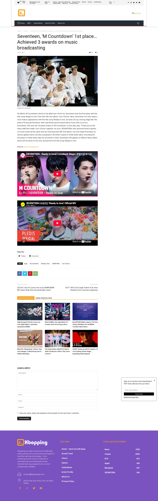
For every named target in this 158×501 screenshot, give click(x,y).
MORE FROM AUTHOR (44, 298)
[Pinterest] (30, 273)
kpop (25, 263)
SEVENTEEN (55, 263)
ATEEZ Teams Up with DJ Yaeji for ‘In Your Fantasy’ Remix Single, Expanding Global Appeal (85, 351)
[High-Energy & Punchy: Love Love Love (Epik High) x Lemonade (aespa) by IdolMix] (29, 311)
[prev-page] (18, 358)
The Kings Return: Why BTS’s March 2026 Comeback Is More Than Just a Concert (57, 351)
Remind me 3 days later (131, 397)
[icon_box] (112, 3)
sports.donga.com (31, 147)
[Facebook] (128, 2)
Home (19, 31)
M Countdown (34, 263)
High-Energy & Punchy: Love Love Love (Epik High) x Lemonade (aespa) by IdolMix (28, 324)
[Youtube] (139, 2)
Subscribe (139, 394)
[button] (138, 23)
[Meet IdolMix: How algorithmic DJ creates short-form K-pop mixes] (57, 311)
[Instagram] (131, 2)
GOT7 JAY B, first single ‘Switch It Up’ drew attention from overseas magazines (81, 289)
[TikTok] (27, 488)
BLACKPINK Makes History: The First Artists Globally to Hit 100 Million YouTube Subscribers (85, 324)
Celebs (25, 31)
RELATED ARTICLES (26, 298)
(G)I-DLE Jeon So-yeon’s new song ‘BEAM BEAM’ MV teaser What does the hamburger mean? (35, 289)
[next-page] (22, 358)
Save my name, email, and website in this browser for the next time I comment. (49, 413)
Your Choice (66, 263)
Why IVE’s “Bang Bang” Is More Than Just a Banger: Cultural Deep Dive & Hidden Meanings (29, 351)
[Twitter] (133, 2)
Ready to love (45, 263)
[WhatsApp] (35, 273)
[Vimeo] (136, 2)
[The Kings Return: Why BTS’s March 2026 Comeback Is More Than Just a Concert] (57, 338)
